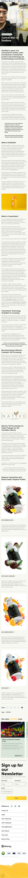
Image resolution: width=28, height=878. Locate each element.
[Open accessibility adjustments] (2, 875)
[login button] (5, 4)
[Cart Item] (25, 4)
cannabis (8, 712)
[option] (12, 740)
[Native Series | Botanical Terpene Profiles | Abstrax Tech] (14, 421)
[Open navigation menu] (2, 5)
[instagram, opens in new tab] (15, 806)
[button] (21, 5)
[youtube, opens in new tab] (19, 806)
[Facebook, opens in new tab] (11, 806)
